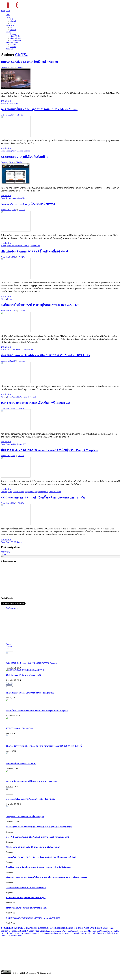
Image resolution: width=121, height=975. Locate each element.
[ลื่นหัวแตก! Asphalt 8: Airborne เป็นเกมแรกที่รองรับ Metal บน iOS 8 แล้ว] (15, 382)
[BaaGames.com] (22, 9)
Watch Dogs (79, 933)
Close (8, 11)
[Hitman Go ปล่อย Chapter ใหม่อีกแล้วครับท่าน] (15, 89)
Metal (34, 397)
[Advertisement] (60, 579)
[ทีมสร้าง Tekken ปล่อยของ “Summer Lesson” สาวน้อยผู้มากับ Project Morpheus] (15, 477)
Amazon (50, 931)
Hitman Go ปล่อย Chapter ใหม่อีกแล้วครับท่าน (29, 61)
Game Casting (15, 38)
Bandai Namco (18, 492)
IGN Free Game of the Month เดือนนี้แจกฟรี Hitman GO (35, 402)
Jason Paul (11, 349)
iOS (29, 397)
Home (8, 15)
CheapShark (22, 198)
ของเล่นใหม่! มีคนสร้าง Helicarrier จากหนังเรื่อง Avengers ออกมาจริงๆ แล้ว (37, 711)
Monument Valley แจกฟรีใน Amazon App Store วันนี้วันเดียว (30, 799)
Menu (3, 11)
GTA (26, 927)
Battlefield (61, 927)
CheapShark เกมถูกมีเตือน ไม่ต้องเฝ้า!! (24, 156)
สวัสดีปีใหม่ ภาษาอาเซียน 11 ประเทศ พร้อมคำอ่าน (26, 908)
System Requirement (32, 933)
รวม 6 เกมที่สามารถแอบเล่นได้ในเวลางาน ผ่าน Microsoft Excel (31, 781)
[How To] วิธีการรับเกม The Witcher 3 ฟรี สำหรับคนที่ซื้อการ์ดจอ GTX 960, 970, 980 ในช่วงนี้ (44, 746)
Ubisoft (12, 931)
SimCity (9, 936)
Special (8, 32)
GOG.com (18, 542)
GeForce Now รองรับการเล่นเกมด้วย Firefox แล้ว (26, 888)
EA (26, 931)
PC (11, 19)
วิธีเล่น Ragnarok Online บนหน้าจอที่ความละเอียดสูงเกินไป (30, 693)
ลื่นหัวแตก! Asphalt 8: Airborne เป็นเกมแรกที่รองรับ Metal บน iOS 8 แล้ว (45, 355)
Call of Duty (97, 933)
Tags (7, 648)
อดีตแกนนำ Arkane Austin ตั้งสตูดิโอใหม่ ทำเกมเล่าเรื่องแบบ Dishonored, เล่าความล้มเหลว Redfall (46, 877)
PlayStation (29, 492)
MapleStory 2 (18, 936)
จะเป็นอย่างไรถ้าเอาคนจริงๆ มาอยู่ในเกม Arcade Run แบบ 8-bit (39, 304)
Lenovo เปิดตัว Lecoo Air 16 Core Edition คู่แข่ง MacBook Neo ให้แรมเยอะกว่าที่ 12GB (41, 857)
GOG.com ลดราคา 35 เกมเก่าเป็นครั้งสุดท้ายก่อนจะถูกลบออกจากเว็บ (43, 497)
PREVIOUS (5, 552)
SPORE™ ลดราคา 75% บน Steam (20, 728)
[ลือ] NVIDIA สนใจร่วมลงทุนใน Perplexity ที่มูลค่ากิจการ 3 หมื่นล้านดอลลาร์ (37, 837)
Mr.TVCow (35, 246)
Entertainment (15, 40)
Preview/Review (12, 42)
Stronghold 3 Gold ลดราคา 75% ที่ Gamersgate (25, 817)
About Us (9, 49)
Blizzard (9, 933)
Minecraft (92, 931)
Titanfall (106, 933)
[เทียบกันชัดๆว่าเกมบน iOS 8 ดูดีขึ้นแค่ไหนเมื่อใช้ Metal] (15, 278)
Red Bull (19, 349)
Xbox (86, 927)
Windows (66, 931)
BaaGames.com (11, 608)
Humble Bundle (75, 927)
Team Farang (28, 349)
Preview (13, 45)
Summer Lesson (55, 492)
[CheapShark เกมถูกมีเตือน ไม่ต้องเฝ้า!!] (15, 183)
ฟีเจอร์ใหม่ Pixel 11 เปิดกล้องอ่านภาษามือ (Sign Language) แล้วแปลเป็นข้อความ (38, 867)
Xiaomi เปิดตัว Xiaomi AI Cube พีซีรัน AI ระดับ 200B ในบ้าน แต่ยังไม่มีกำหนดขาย (39, 827)
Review (13, 47)
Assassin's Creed (47, 927)
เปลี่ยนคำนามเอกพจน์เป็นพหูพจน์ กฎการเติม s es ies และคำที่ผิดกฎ (33, 918)
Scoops (13, 34)
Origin (93, 927)
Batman (27, 151)
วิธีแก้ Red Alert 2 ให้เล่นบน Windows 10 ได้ (23, 675)
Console (13, 21)
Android (18, 927)
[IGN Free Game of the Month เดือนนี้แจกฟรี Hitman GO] (15, 429)
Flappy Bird (18, 933)
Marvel (109, 931)
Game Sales (10, 25)
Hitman (15, 103)
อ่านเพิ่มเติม (6, 101)
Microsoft (114, 933)
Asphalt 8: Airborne (19, 397)
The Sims (20, 931)
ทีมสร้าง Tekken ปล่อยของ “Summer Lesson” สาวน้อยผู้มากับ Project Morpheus (49, 450)
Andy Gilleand (17, 151)
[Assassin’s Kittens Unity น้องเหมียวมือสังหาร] (15, 231)
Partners (9, 646)
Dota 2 (3, 936)
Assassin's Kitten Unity (21, 246)
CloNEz (21, 54)
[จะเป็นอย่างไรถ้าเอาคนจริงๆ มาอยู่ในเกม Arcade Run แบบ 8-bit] (15, 332)
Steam (5, 927)
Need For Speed (57, 933)
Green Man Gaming (38, 931)
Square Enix (82, 931)
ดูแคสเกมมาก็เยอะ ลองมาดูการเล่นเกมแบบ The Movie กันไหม (39, 109)
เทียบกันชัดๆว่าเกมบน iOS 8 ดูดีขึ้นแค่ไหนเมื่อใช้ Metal (34, 251)
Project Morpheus (41, 492)
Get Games (101, 931)
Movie (66, 933)
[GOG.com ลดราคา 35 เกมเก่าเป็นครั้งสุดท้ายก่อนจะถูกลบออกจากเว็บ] (15, 524)
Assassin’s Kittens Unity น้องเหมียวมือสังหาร (28, 204)
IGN (24, 444)
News (8, 17)
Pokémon (34, 927)
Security (88, 933)
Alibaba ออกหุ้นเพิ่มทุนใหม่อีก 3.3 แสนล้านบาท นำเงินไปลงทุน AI (33, 847)
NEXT (3, 554)
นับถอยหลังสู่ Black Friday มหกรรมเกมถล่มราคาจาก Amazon (31, 663)
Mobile (13, 23)
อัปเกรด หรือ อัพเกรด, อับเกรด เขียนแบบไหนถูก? (25, 898)
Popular (8, 644)
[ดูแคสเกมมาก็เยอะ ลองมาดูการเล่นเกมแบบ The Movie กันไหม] (15, 136)
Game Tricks (15, 36)
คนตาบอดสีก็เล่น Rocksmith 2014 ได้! (21, 764)
